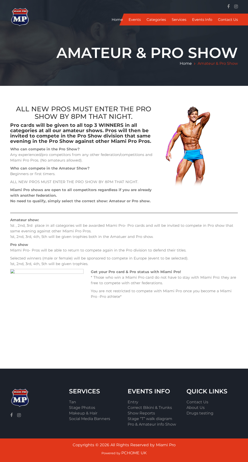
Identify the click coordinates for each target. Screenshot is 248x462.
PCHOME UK (134, 453)
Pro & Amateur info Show (152, 424)
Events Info (202, 19)
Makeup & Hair (83, 413)
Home (117, 19)
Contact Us (228, 19)
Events (135, 19)
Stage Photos (82, 407)
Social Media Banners (89, 418)
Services (179, 19)
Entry (133, 402)
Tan (72, 402)
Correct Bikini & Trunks (150, 407)
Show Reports (141, 413)
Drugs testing (199, 413)
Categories (156, 19)
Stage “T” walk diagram (150, 418)
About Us (195, 407)
